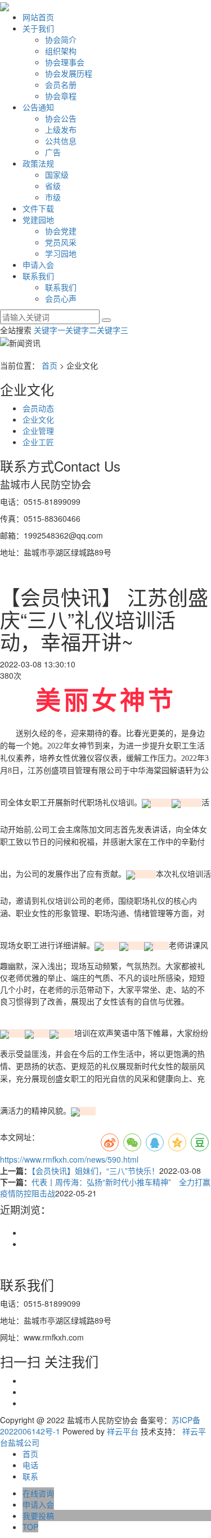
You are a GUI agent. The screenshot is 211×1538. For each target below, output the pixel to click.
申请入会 (38, 264)
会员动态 (38, 408)
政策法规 (38, 163)
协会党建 (61, 230)
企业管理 (38, 430)
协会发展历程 (68, 73)
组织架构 (61, 50)
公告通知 (38, 107)
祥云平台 (122, 1431)
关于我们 (38, 28)
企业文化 (38, 419)
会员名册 (61, 84)
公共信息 (61, 140)
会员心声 (61, 298)
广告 (53, 152)
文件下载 (38, 208)
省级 (53, 185)
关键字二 (81, 329)
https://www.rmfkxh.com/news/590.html (69, 1159)
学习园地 (61, 253)
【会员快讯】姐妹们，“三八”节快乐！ (95, 1170)
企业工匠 (38, 441)
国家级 (57, 174)
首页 (49, 365)
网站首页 (38, 17)
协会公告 (61, 118)
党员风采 (61, 242)
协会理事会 (64, 62)
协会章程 (61, 95)
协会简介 (61, 39)
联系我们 (38, 275)
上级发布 (61, 129)
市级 (53, 197)
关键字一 (49, 329)
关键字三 (112, 329)
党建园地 (38, 219)
